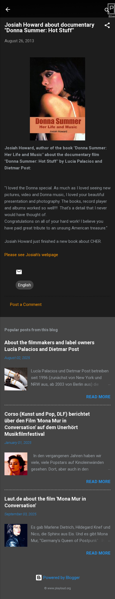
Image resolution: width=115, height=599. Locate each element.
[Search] (107, 11)
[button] (107, 26)
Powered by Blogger (61, 577)
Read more (98, 396)
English (24, 285)
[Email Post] (19, 273)
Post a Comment (26, 304)
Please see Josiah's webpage (31, 254)
